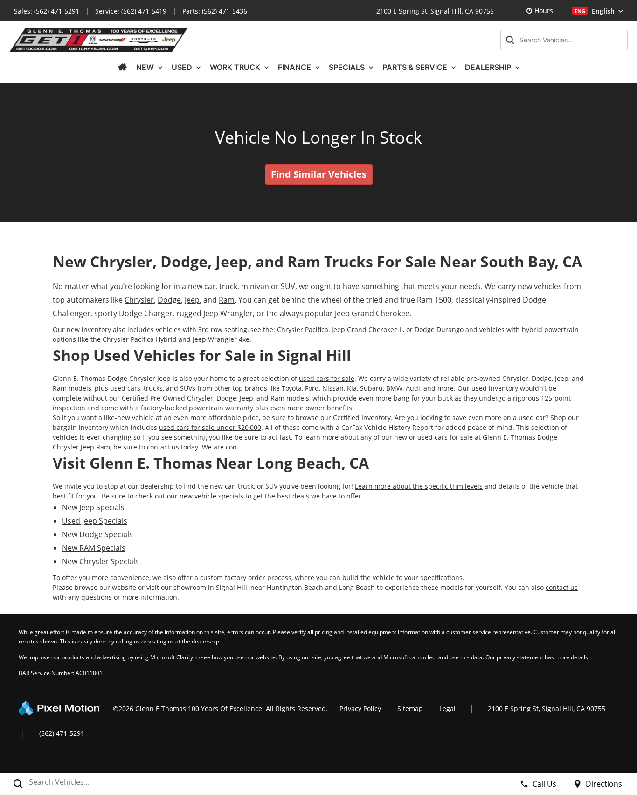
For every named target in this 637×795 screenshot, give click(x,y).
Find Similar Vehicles (319, 174)
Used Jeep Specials (94, 521)
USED (183, 67)
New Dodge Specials (97, 534)
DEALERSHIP (489, 67)
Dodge (169, 300)
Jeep (192, 300)
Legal (447, 708)
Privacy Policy (360, 708)
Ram (227, 300)
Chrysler (139, 300)
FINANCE (295, 67)
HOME (122, 67)
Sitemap (410, 708)
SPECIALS (348, 67)
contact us (163, 446)
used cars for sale (326, 378)
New (146, 67)
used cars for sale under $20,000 (210, 427)
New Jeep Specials (93, 507)
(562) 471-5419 (143, 11)
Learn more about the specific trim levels (419, 486)
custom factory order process (245, 577)
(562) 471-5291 (56, 11)
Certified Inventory (362, 417)
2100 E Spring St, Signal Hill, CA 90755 (435, 11)
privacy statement (520, 657)
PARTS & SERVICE (415, 67)
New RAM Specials (93, 548)
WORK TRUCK (236, 67)
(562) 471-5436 (224, 11)
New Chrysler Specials (100, 561)
